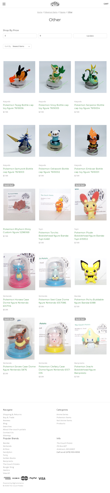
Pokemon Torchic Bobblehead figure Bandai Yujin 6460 (53, 235)
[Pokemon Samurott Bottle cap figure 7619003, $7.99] (19, 141)
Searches (7, 426)
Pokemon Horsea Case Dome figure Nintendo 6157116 (16, 302)
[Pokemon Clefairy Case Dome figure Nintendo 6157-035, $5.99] (55, 339)
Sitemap (7, 435)
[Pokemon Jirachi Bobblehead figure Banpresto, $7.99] (91, 339)
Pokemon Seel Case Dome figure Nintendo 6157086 (54, 301)
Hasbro (6, 470)
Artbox (6, 449)
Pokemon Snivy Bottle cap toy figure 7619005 (54, 107)
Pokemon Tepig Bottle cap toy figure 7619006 (18, 107)
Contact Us (8, 432)
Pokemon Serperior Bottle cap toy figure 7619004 (89, 107)
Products (61, 423)
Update (90, 36)
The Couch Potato (11, 464)
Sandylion (7, 452)
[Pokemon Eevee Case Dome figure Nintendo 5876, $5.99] (19, 339)
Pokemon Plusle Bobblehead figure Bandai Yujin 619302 (89, 235)
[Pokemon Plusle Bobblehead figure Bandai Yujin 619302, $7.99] (91, 205)
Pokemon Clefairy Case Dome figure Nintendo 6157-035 (54, 369)
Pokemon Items (64, 417)
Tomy (5, 455)
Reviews (6, 420)
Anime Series (62, 414)
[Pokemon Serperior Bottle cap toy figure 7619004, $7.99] (91, 77)
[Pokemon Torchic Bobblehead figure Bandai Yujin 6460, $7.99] (55, 205)
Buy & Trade (8, 417)
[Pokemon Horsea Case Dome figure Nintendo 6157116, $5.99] (19, 272)
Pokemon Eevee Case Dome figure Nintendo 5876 (19, 368)
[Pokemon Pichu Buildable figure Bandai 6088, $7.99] (91, 272)
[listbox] (21, 46)
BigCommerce (18, 483)
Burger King (8, 467)
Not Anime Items (64, 420)
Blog (5, 423)
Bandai (6, 443)
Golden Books (9, 458)
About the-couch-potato (14, 429)
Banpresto (8, 461)
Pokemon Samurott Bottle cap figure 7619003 (18, 170)
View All (6, 473)
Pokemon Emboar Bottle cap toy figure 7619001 (88, 170)
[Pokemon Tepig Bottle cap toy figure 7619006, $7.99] (19, 77)
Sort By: (8, 46)
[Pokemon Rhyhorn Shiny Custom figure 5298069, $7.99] (19, 205)
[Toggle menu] (4, 4)
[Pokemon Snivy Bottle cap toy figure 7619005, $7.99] (55, 77)
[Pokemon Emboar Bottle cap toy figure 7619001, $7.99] (91, 141)
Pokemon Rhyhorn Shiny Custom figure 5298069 (17, 231)
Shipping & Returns (12, 414)
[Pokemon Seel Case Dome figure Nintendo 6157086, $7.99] (55, 272)
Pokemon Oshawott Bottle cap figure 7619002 (54, 170)
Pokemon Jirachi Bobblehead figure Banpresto (85, 369)
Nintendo (7, 446)
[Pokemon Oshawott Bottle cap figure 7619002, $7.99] (55, 141)
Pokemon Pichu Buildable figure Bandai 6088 (89, 301)
